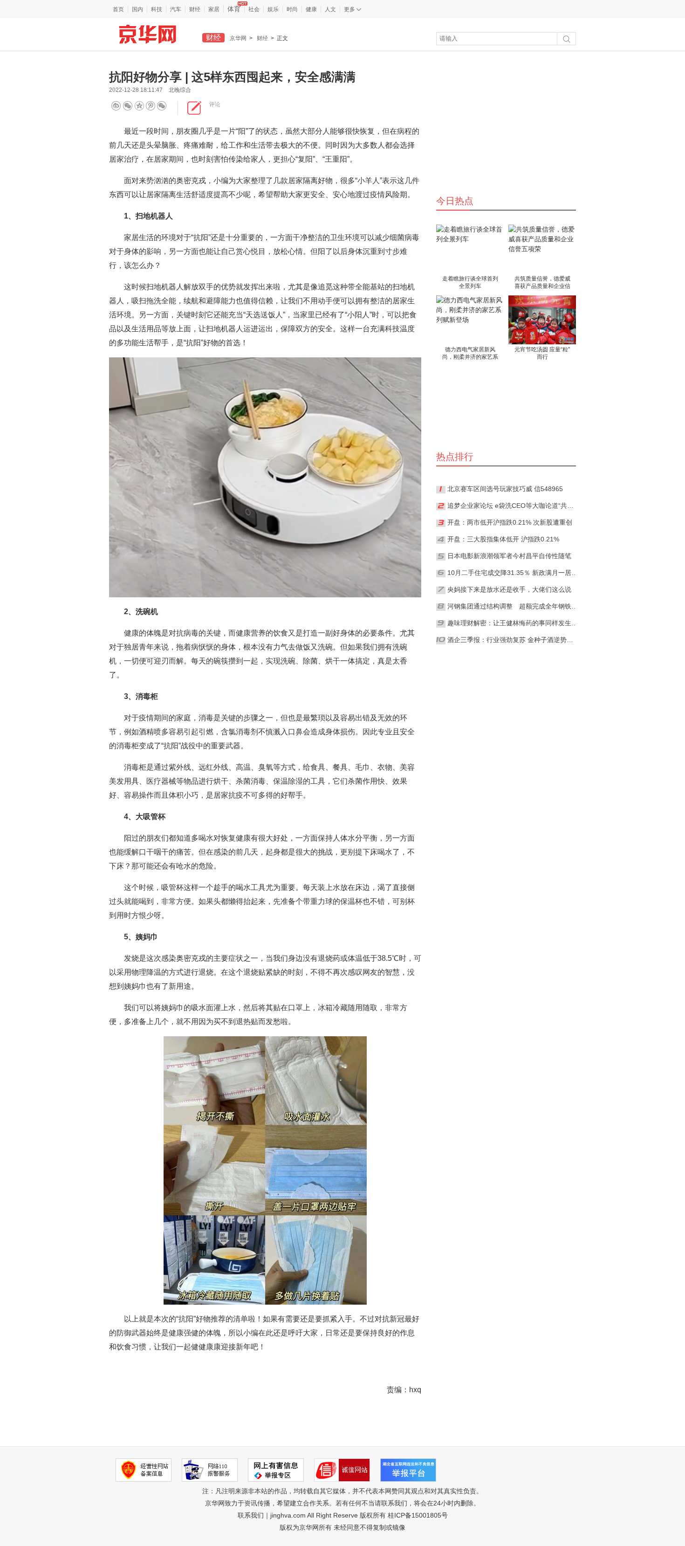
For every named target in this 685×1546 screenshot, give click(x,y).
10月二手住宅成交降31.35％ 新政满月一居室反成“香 (512, 572)
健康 (311, 9)
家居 (213, 9)
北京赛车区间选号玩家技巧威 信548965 (505, 489)
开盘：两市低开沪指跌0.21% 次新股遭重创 (509, 522)
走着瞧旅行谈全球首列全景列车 (470, 282)
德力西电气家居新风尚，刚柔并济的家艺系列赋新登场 (470, 354)
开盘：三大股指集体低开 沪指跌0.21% (503, 539)
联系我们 (251, 1515)
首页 (118, 9)
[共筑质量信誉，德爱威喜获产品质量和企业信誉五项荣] (542, 249)
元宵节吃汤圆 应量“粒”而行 (542, 353)
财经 (194, 9)
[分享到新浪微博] (116, 106)
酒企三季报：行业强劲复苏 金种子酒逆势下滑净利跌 (512, 639)
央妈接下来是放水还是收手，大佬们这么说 (509, 589)
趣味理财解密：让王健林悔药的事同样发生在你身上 (512, 623)
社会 (254, 9)
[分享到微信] (127, 106)
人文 (330, 9)
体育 (233, 9)
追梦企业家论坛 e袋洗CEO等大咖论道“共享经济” (512, 505)
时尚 (292, 9)
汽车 (175, 9)
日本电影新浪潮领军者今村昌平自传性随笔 (509, 556)
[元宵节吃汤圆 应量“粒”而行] (542, 319)
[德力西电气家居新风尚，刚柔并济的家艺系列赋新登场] (470, 319)
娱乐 (273, 9)
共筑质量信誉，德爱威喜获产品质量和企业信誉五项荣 (542, 283)
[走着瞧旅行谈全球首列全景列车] (470, 249)
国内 (137, 9)
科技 (156, 9)
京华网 (238, 38)
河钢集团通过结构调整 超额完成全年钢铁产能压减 (512, 606)
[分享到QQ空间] (153, 106)
